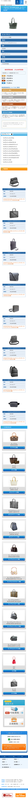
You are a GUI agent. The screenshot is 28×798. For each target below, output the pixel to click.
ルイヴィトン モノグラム (8, 137)
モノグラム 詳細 (14, 447)
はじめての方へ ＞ (6, 764)
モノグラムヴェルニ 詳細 (14, 559)
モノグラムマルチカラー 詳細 (14, 581)
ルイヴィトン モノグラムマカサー (10, 153)
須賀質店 (14, 775)
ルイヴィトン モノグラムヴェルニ (10, 148)
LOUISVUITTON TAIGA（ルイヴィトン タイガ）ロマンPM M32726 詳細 (14, 295)
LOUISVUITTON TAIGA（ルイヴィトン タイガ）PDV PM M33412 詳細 (14, 231)
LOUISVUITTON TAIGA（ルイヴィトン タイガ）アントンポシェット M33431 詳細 (14, 358)
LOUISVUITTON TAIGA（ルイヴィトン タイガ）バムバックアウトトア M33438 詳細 (14, 422)
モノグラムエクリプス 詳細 (14, 648)
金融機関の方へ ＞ (18, 764)
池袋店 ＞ (4, 761)
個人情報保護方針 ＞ (6, 767)
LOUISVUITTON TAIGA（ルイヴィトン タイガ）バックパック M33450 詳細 (14, 390)
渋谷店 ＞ (16, 759)
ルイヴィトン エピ (7, 159)
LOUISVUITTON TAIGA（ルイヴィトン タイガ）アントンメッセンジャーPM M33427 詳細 (14, 327)
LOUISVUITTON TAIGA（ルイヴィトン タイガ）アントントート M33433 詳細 (14, 263)
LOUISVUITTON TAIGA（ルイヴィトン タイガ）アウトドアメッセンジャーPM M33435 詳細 (14, 199)
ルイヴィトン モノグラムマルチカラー (11, 151)
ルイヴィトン (6, 134)
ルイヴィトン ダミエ (7, 140)
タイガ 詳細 (14, 693)
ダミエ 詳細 (14, 470)
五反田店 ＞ (4, 759)
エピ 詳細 (14, 671)
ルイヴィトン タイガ (7, 162)
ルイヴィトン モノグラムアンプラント (11, 155)
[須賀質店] (6, 5)
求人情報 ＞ (16, 761)
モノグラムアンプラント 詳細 (14, 626)
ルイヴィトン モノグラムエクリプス (11, 157)
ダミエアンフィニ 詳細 (14, 537)
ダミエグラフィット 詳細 (14, 514)
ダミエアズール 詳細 (14, 492)
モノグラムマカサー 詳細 (14, 604)
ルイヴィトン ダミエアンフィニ (10, 146)
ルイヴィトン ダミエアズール (9, 142)
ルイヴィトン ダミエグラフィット (10, 144)
